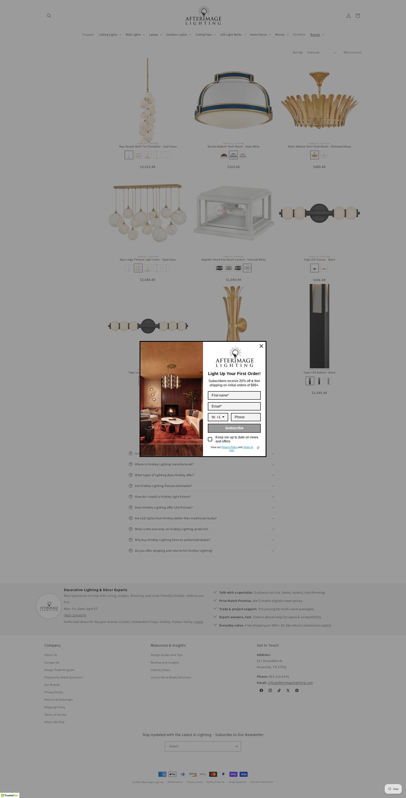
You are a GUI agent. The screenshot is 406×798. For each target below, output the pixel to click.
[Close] (261, 346)
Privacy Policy (229, 447)
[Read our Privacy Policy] (258, 447)
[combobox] (218, 417)
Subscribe (234, 428)
